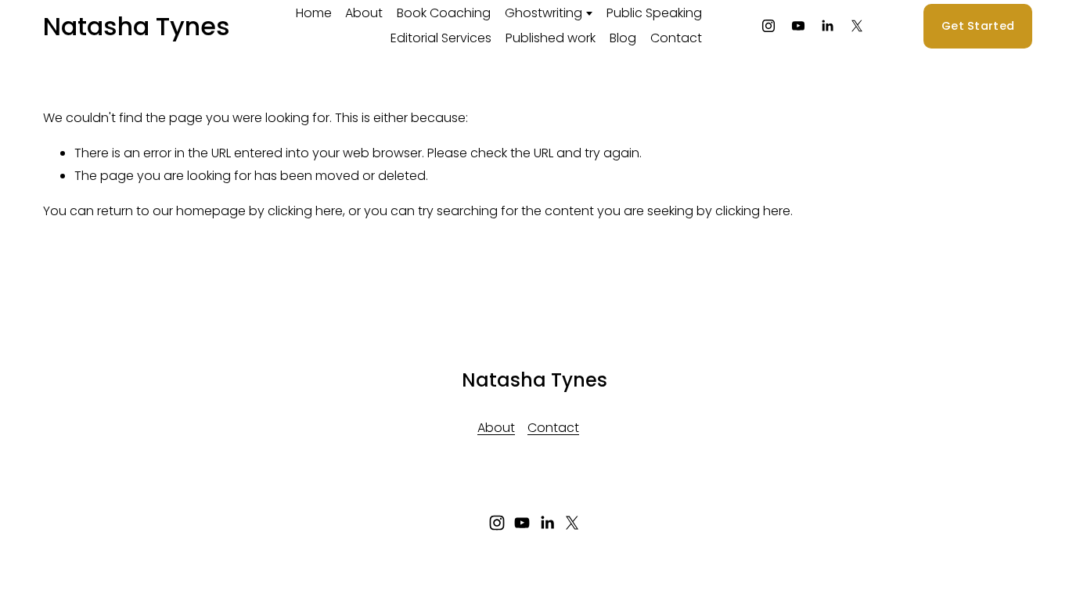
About (364, 13)
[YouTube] (798, 26)
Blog (623, 38)
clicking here (305, 211)
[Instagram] (768, 26)
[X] (857, 26)
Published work (551, 38)
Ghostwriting (543, 13)
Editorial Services (441, 38)
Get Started (977, 26)
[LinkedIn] (827, 26)
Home (314, 13)
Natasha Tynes (136, 26)
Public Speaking (654, 13)
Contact (676, 38)
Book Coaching (444, 13)
